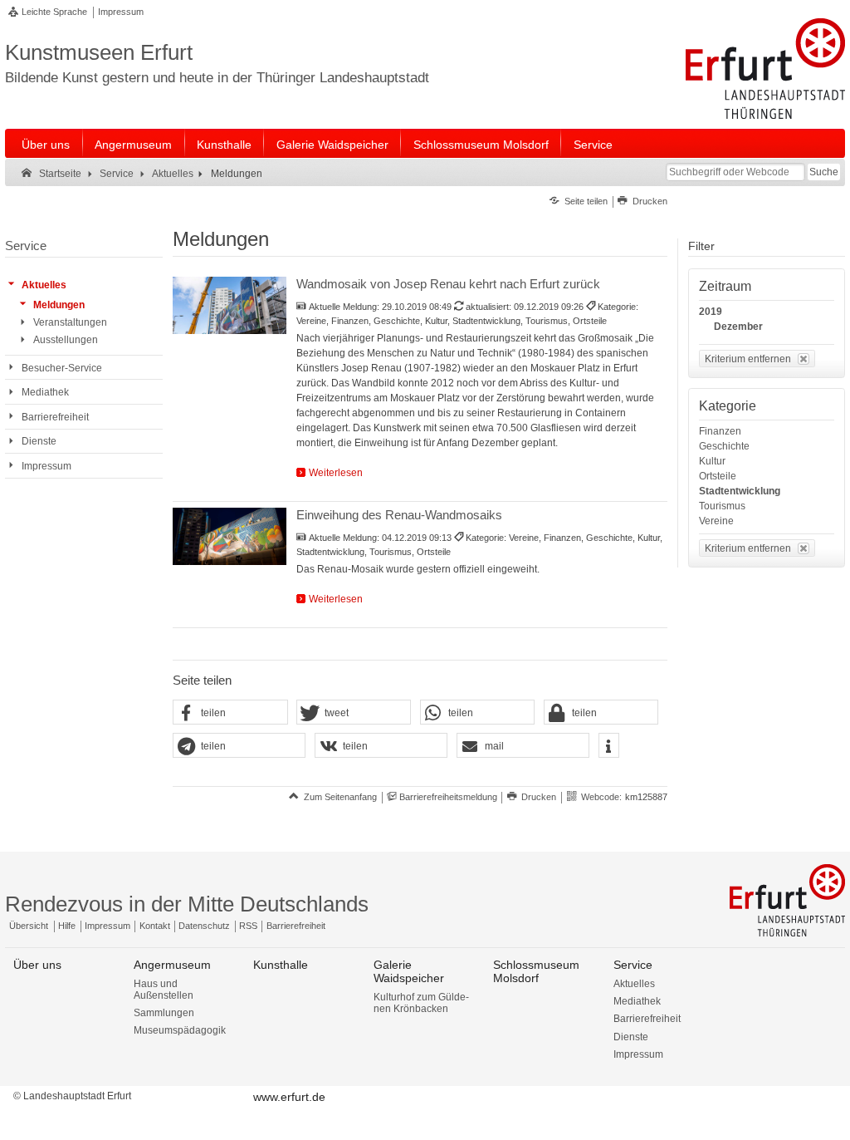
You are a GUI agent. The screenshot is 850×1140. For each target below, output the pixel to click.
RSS (248, 926)
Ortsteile (717, 476)
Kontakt (154, 926)
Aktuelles (634, 984)
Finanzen (720, 431)
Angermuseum (133, 144)
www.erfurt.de (289, 1096)
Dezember (738, 326)
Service (593, 144)
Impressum (121, 12)
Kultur (712, 461)
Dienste (630, 1037)
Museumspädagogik (180, 1030)
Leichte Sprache (54, 12)
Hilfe (67, 926)
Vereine (716, 521)
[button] (229, 712)
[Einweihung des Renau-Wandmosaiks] (229, 536)
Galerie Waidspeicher (332, 144)
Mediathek (637, 1001)
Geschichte (724, 446)
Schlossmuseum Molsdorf (481, 144)
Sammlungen (164, 1013)
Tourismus (722, 506)
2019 (710, 311)
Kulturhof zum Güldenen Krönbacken (421, 1003)
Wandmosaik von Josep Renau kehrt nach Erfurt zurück (448, 284)
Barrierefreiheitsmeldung (448, 797)
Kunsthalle (224, 144)
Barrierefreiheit (295, 926)
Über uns (46, 144)
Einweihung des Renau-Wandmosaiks (399, 515)
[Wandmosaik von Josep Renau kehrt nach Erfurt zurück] (229, 305)
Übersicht (28, 926)
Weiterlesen (336, 473)
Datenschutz (204, 926)
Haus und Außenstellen (163, 989)
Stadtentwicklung (739, 491)
